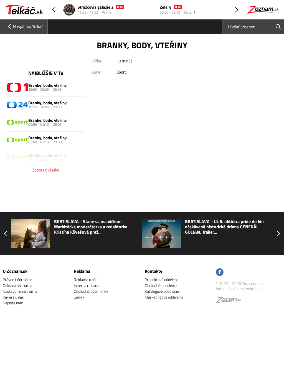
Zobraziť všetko (45, 170)
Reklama (82, 271)
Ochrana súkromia (17, 285)
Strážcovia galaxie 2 (95, 7)
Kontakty (153, 271)
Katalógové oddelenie (162, 291)
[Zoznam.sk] (230, 301)
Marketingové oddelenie (164, 297)
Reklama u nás (86, 279)
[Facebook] (220, 273)
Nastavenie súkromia (20, 291)
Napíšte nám (13, 303)
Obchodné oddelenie (161, 285)
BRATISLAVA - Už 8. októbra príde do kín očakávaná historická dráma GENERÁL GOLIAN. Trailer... (157, 227)
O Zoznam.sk (15, 271)
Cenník (79, 297)
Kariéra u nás (13, 297)
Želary (165, 7)
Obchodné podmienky (91, 291)
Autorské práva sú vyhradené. (240, 288)
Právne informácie (17, 279)
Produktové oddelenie (162, 279)
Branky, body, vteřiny (47, 85)
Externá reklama (87, 285)
